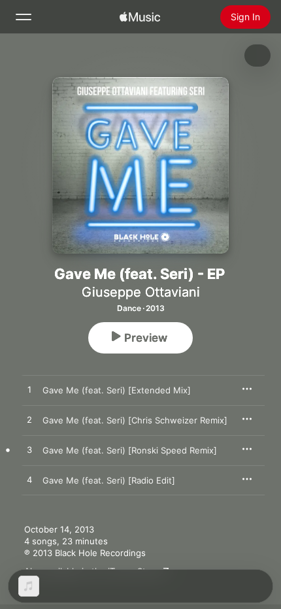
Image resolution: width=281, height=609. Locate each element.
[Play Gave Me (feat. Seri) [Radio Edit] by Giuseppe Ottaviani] (29, 480)
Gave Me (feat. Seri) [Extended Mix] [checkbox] (116, 390)
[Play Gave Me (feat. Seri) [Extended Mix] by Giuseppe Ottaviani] (29, 390)
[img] (140, 17)
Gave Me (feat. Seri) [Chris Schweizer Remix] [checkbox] (134, 420)
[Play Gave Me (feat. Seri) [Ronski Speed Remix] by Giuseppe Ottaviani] (29, 450)
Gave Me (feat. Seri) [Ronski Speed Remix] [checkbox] (129, 450)
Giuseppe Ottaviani (141, 292)
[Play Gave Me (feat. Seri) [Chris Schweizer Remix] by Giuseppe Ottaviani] (29, 420)
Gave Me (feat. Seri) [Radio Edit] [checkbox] (108, 480)
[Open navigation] (23, 17)
